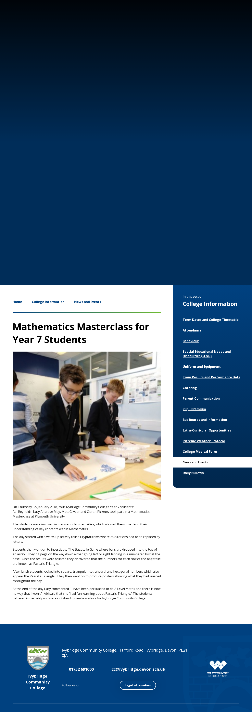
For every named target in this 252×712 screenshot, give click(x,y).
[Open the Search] (234, 17)
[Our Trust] (218, 668)
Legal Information (138, 685)
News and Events (87, 302)
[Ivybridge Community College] (19, 25)
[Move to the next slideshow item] (193, 251)
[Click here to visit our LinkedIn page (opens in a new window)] (222, 17)
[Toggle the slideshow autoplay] (204, 251)
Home (17, 302)
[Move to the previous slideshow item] (181, 251)
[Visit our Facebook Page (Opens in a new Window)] (210, 17)
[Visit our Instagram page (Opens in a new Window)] (198, 17)
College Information (48, 302)
